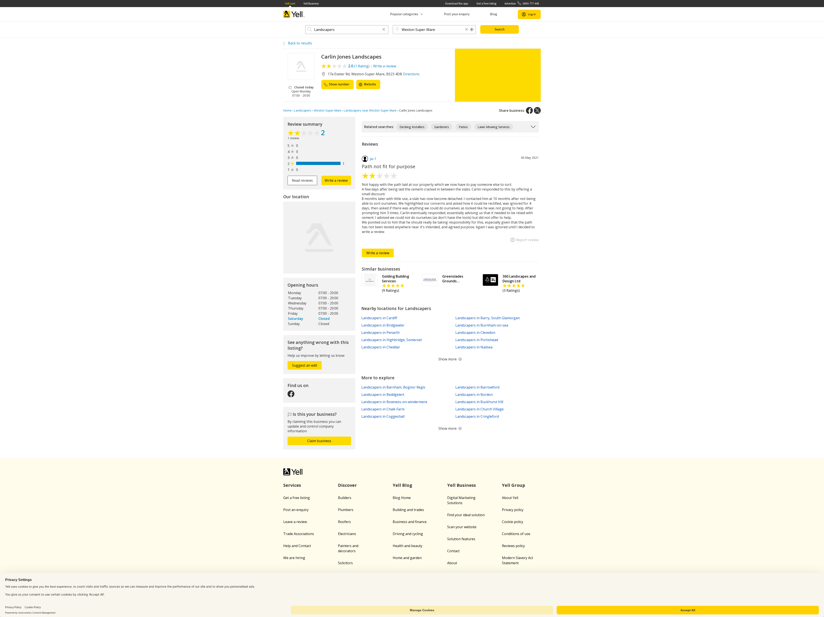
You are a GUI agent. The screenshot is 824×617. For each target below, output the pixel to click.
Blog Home (402, 497)
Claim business (319, 441)
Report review (527, 239)
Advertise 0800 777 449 (521, 4)
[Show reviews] (304, 133)
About (452, 563)
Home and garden (407, 557)
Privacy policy (512, 509)
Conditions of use (516, 533)
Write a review (384, 66)
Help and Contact (297, 545)
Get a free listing (486, 4)
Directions (411, 74)
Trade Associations (298, 533)
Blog (493, 14)
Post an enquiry (296, 509)
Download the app (456, 4)
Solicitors (345, 563)
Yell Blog (402, 485)
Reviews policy (513, 545)
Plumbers (345, 509)
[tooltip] (472, 30)
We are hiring (294, 557)
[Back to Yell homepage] (294, 14)
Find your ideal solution (466, 515)
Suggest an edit (304, 365)
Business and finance (410, 521)
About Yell (510, 497)
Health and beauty (407, 545)
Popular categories (404, 14)
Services (292, 485)
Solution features (461, 539)
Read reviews (302, 180)
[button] (383, 30)
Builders (344, 497)
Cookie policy (512, 521)
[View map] (319, 238)
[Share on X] (537, 110)
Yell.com (290, 4)
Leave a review (295, 521)
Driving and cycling (408, 533)
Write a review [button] (336, 180)
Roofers (344, 521)
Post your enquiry (457, 14)
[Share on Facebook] (529, 110)
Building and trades (408, 509)
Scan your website (461, 527)
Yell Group (513, 485)
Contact (453, 551)
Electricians (347, 533)
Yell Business (311, 4)
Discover (347, 485)
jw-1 (373, 158)
